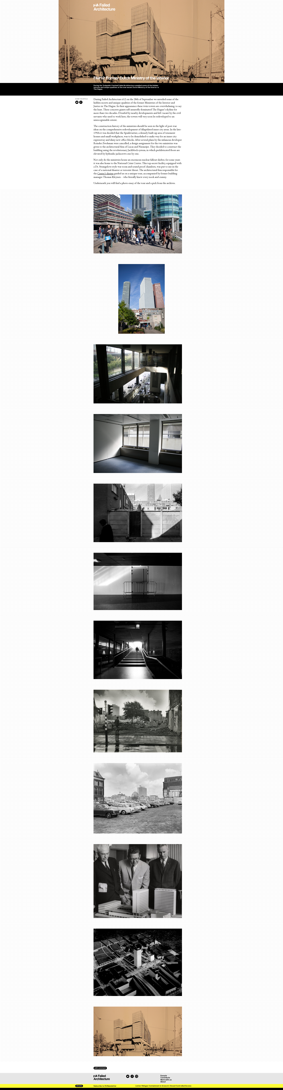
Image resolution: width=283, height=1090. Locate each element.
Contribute (165, 1078)
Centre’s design (105, 173)
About (163, 1082)
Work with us (166, 1080)
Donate (163, 1076)
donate (79, 1086)
